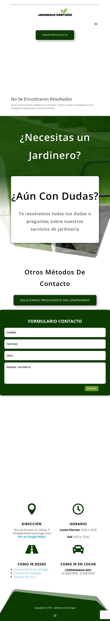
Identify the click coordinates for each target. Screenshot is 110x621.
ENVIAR (91, 388)
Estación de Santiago (27, 573)
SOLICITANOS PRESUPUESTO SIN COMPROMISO (55, 300)
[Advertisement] (55, 67)
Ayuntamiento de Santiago (31, 569)
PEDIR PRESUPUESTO (55, 35)
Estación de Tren (25, 577)
